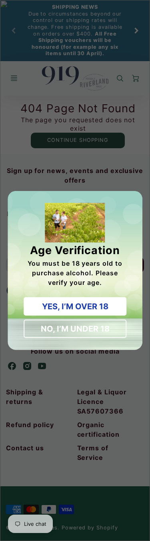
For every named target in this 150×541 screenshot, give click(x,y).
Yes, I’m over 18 (75, 306)
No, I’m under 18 (75, 329)
